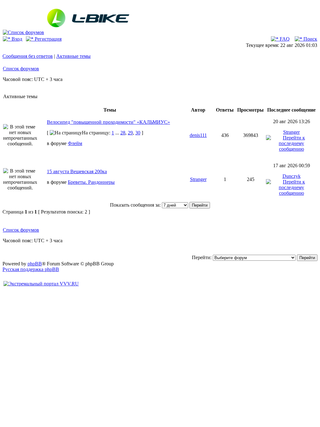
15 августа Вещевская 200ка (77, 171)
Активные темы (73, 56)
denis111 (198, 135)
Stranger (291, 132)
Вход (16, 39)
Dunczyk (291, 176)
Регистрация (47, 39)
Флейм (75, 143)
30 (137, 132)
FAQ (284, 39)
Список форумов (21, 68)
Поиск (309, 39)
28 (122, 132)
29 (130, 132)
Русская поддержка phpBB (30, 269)
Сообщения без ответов (27, 56)
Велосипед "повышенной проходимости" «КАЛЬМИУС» (108, 122)
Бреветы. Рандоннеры (91, 182)
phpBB (35, 263)
